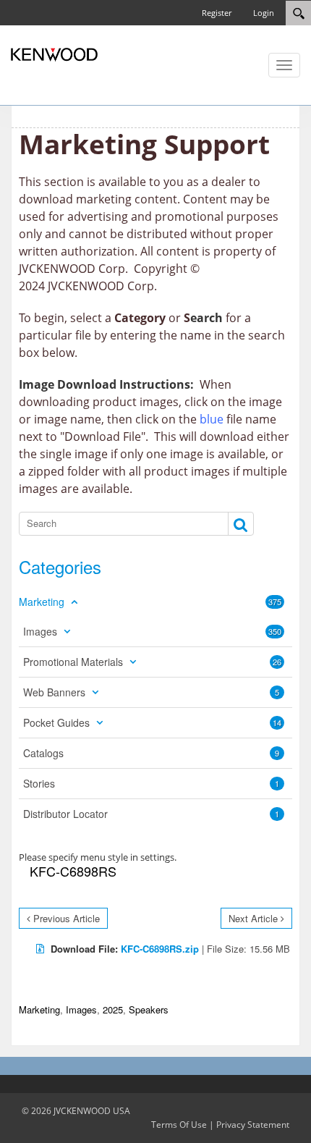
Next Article (253, 918)
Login (263, 12)
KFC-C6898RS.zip (160, 949)
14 (277, 722)
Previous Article (66, 918)
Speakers (149, 1009)
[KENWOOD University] (54, 53)
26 (277, 661)
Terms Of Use (179, 1124)
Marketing (39, 1009)
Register (216, 12)
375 (274, 601)
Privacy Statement (252, 1124)
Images (81, 1009)
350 (274, 631)
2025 (113, 1009)
